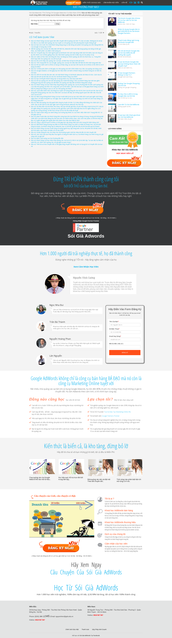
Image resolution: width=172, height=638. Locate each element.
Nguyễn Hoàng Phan (60, 338)
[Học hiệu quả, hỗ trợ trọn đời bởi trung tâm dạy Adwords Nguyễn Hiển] (71, 467)
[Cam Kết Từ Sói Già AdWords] (112, 108)
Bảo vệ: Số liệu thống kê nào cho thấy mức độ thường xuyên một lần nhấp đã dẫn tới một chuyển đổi (63, 132)
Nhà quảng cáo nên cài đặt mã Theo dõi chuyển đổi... (98, 480)
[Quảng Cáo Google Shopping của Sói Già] (112, 87)
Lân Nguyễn (55, 355)
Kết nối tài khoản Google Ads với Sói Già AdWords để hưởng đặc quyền (128, 53)
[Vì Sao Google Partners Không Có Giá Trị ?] (112, 76)
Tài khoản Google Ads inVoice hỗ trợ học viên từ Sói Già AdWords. (129, 20)
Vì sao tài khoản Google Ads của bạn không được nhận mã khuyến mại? (129, 64)
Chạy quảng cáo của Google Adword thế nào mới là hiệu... (40, 478)
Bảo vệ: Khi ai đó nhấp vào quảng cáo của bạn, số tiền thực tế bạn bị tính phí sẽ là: (57, 61)
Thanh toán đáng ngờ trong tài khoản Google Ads (128, 41)
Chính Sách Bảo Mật (72, 629)
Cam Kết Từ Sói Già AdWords (128, 104)
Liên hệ (124, 2)
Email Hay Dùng (115, 336)
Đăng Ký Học (73, 2)
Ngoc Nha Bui (56, 304)
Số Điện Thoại (114, 329)
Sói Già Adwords (35, 13)
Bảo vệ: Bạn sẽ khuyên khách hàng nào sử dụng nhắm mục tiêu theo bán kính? (56, 79)
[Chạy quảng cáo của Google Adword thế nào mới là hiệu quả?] (42, 467)
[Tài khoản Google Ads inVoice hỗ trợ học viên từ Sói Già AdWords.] (112, 21)
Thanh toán (85, 629)
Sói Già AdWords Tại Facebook (90, 635)
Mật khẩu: (34, 24)
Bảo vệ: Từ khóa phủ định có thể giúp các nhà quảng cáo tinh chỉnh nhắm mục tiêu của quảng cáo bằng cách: (66, 69)
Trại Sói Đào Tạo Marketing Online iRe (117, 412)
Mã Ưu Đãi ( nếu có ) (116, 344)
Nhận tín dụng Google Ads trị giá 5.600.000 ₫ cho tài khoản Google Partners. (129, 31)
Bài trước (35, 33)
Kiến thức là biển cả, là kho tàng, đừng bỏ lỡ (86, 446)
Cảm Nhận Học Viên (111, 2)
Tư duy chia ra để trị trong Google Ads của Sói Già (128, 95)
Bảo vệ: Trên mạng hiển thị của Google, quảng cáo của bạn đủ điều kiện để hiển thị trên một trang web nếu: (66, 63)
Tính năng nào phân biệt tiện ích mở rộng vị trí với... (129, 480)
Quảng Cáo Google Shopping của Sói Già (129, 84)
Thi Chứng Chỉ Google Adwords (54, 13)
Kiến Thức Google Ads (92, 2)
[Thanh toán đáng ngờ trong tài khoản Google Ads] (112, 43)
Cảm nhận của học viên (116, 543)
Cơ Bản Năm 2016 (74, 13)
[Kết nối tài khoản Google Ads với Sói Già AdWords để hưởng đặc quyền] (112, 54)
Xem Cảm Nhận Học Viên (86, 266)
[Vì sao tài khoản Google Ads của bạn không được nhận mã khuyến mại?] (112, 65)
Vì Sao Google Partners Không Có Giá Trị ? (126, 74)
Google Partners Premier (111, 416)
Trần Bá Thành (57, 321)
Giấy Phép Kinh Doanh (99, 629)
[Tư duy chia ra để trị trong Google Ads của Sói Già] (112, 97)
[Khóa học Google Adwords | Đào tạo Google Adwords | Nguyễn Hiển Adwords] (39, 2)
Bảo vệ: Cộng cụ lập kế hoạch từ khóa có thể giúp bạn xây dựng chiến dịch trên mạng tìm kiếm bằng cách (65, 122)
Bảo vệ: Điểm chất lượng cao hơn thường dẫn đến (47, 138)
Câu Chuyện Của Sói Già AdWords (86, 572)
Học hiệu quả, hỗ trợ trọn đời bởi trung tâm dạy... (70, 478)
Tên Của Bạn (114, 321)
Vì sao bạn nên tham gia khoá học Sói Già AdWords (129, 116)
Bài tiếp (99, 33)
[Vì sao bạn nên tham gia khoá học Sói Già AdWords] (112, 118)
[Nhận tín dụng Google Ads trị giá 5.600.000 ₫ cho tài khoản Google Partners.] (112, 32)
